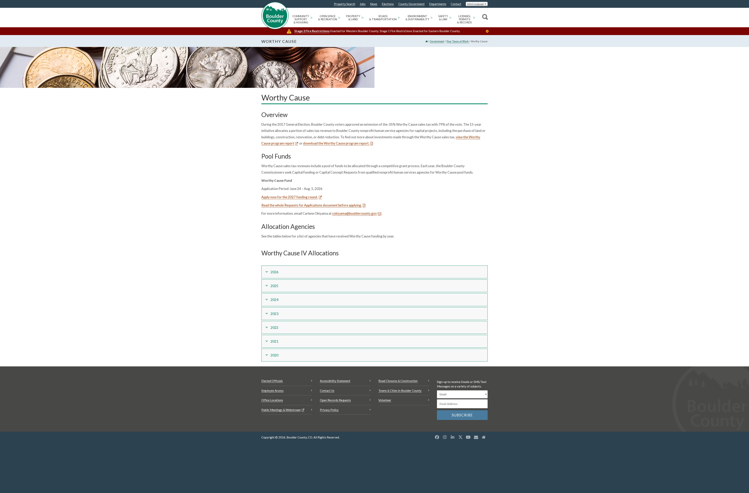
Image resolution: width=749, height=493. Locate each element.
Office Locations (272, 400)
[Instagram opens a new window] (445, 437)
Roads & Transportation (383, 18)
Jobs (363, 4)
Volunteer (384, 400)
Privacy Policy (329, 410)
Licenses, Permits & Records (464, 19)
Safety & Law (443, 18)
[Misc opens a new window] (476, 437)
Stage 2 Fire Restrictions (312, 31)
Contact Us (327, 390)
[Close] (488, 31)
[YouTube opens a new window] (468, 437)
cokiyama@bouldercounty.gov (354, 213)
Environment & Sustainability (417, 18)
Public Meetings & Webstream (281, 410)
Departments (437, 4)
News (373, 4)
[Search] (484, 17)
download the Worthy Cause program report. (336, 143)
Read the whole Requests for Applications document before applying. (311, 205)
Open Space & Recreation (327, 18)
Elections (388, 4)
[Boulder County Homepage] (275, 15)
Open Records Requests (335, 400)
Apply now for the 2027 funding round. (289, 197)
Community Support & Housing (300, 19)
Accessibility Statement (335, 381)
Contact (456, 4)
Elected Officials (272, 381)
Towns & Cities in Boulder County (400, 390)
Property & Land (353, 18)
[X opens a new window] (460, 437)
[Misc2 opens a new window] (484, 437)
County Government (411, 4)
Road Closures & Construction (398, 381)
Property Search (344, 4)
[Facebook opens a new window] (437, 437)
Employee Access (272, 390)
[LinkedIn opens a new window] (452, 437)
